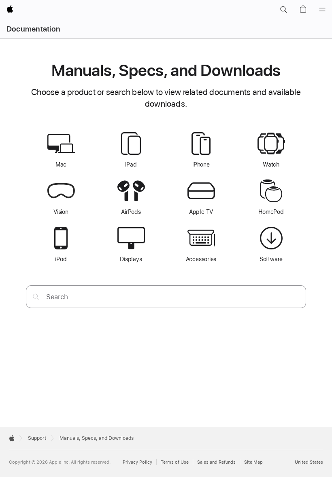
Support (37, 438)
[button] (283, 9)
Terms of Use (175, 462)
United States (309, 462)
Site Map (253, 462)
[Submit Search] (36, 296)
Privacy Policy (137, 462)
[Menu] (322, 9)
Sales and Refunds (216, 462)
